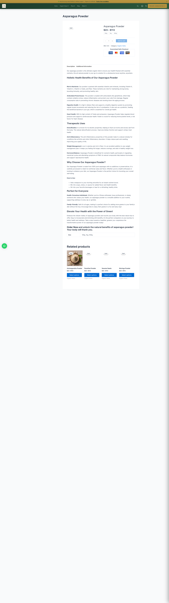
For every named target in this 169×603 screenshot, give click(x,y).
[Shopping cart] (146, 6)
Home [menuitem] (55, 6)
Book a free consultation (102, 1)
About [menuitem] (83, 6)
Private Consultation (156, 6)
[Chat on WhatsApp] (142, 6)
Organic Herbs (121, 46)
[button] (4, 246)
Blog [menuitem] (78, 6)
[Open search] (137, 6)
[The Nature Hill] (4, 6)
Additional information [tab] (84, 66)
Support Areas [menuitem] (63, 6)
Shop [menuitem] (72, 6)
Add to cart (121, 41)
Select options (74, 275)
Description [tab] (71, 66)
